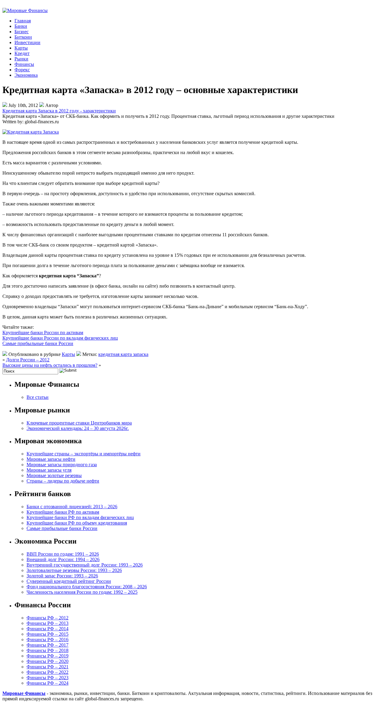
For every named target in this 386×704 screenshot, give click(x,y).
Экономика (26, 75)
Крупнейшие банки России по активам (42, 332)
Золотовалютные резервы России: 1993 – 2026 (74, 570)
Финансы (24, 64)
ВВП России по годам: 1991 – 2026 (63, 554)
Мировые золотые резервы (54, 475)
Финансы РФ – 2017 (47, 644)
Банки (20, 26)
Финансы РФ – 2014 (47, 628)
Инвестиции (27, 42)
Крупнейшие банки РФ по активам (63, 512)
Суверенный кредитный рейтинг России (69, 581)
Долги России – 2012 (27, 359)
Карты (21, 47)
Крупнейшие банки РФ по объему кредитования (77, 522)
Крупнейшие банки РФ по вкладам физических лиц (80, 517)
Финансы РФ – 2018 (47, 650)
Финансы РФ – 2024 (47, 683)
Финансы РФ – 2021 (47, 666)
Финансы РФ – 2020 (47, 661)
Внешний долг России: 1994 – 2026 (63, 559)
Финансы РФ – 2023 (47, 677)
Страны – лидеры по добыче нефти (63, 480)
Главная (22, 20)
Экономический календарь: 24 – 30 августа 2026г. (78, 428)
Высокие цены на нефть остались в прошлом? (49, 365)
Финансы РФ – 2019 (47, 655)
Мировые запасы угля (49, 470)
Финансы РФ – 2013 (47, 623)
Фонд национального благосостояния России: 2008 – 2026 (87, 586)
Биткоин (23, 37)
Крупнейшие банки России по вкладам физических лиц (60, 338)
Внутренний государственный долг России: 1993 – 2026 (85, 564)
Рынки (21, 58)
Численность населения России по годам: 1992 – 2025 (82, 592)
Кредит (22, 53)
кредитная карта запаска (123, 354)
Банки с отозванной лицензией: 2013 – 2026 (72, 506)
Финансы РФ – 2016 (47, 639)
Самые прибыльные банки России (37, 343)
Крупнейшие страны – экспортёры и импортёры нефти (84, 453)
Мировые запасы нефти (51, 459)
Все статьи (38, 397)
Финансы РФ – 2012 (47, 617)
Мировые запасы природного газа (62, 464)
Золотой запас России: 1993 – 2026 (62, 575)
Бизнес (21, 31)
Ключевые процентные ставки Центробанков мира (79, 422)
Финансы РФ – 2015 (47, 634)
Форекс (22, 69)
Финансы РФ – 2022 (47, 672)
